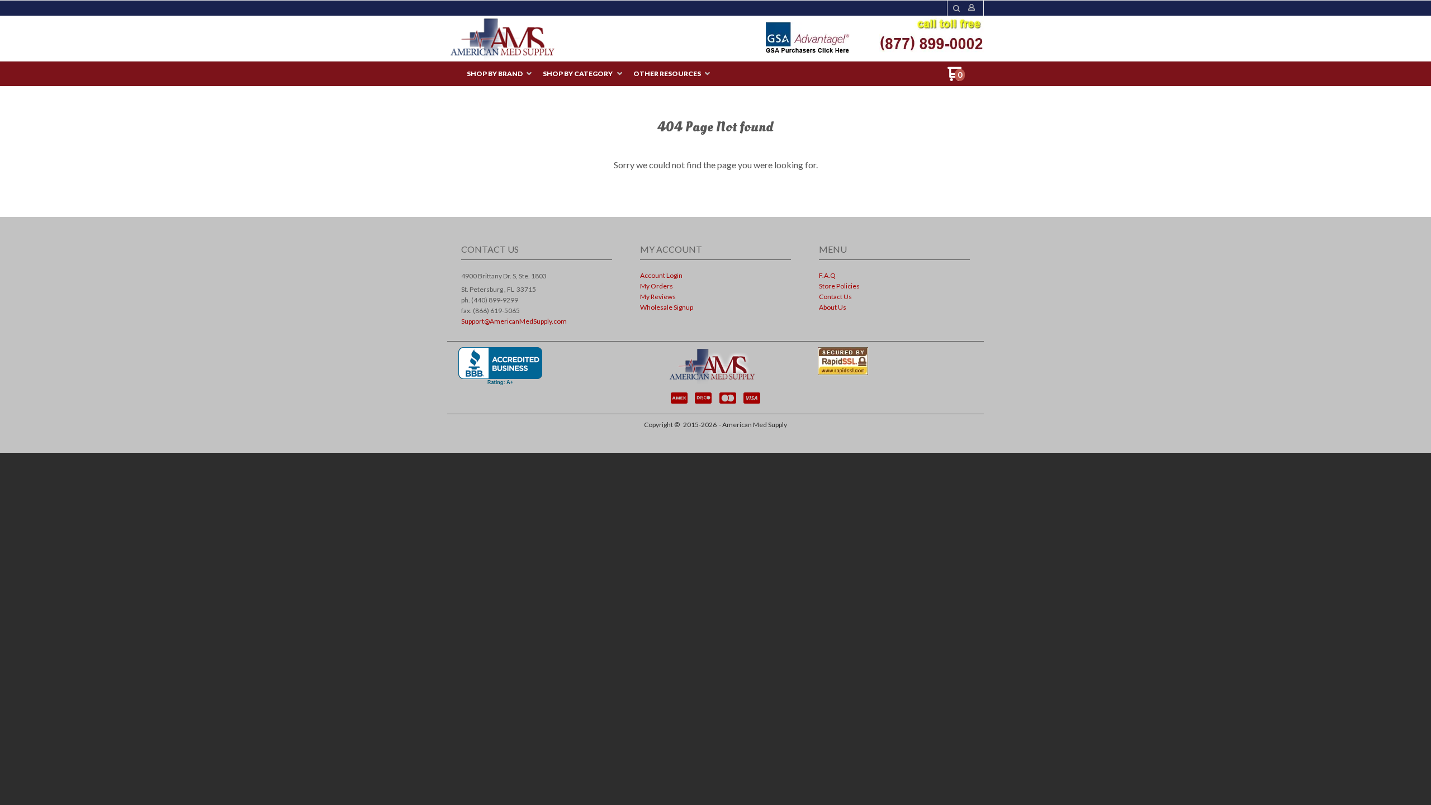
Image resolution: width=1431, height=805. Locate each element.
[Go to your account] (971, 8)
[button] (956, 8)
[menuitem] (499, 74)
